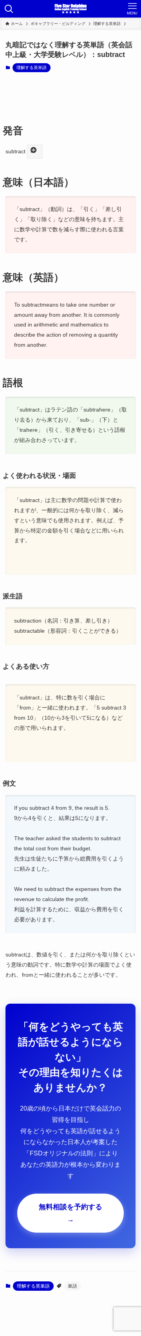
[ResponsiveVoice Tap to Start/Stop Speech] (34, 151)
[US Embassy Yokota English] (70, 9)
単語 (72, 1286)
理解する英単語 (31, 67)
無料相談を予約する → (70, 1213)
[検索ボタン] (9, 9)
